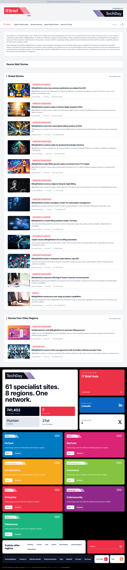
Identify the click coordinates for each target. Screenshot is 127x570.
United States (31, 549)
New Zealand (63, 544)
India (46, 544)
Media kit (18, 453)
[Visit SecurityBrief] (78, 490)
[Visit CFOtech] (16, 436)
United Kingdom (76, 544)
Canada (39, 544)
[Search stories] (120, 546)
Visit (7, 453)
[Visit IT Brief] (16, 490)
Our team (78, 559)
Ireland (54, 544)
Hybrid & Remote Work (51, 24)
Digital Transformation (21, 24)
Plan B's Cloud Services (39, 567)
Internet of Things (66, 24)
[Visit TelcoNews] (16, 517)
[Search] (120, 24)
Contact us (22, 559)
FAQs (61, 559)
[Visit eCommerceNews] (78, 463)
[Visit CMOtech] (78, 436)
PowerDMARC (65, 567)
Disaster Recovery (36, 24)
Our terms (87, 559)
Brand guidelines (10, 559)
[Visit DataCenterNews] (16, 463)
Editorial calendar (35, 559)
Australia (30, 544)
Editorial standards (50, 559)
